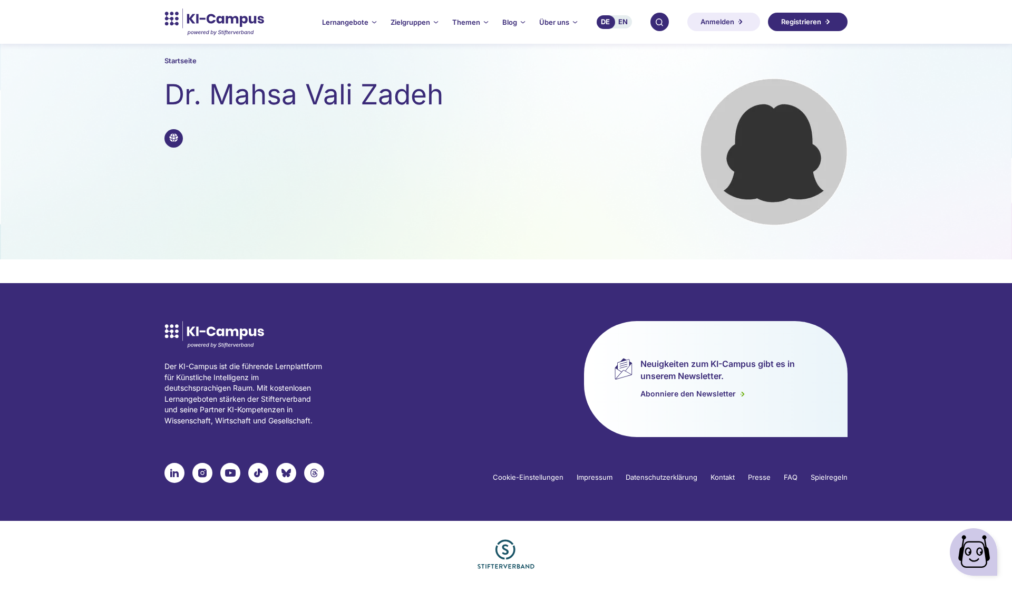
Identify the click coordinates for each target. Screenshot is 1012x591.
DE (605, 21)
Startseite (180, 60)
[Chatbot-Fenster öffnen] (975, 554)
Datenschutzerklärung (661, 477)
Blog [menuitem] (509, 22)
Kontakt (723, 477)
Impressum (594, 477)
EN (623, 21)
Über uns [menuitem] (554, 22)
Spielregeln (829, 477)
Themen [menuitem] (466, 22)
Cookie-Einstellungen (528, 477)
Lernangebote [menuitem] (345, 22)
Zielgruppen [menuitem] (410, 22)
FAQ (790, 477)
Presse (759, 477)
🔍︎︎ (659, 21)
